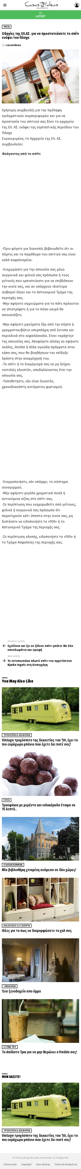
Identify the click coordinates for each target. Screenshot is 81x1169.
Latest (41, 16)
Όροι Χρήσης (43, 1164)
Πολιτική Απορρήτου (66, 1164)
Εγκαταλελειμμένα (13, 865)
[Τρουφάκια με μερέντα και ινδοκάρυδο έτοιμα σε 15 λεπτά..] (40, 774)
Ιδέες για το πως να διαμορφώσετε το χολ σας (37, 930)
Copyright (26, 1164)
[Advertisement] (40, 201)
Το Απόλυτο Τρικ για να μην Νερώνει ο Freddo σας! (39, 1052)
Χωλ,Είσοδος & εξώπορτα (17, 925)
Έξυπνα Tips (10, 1047)
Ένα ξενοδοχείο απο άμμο (21, 991)
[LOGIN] (77, 5)
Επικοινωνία (10, 1164)
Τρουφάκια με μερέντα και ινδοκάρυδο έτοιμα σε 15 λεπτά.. (39, 807)
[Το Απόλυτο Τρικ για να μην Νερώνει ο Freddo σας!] (40, 1021)
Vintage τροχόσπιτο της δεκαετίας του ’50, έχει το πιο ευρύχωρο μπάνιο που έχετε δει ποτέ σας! (40, 742)
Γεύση (7, 800)
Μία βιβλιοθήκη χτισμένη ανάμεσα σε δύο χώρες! (39, 870)
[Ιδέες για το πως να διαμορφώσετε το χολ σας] (40, 899)
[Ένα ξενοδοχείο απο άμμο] (40, 960)
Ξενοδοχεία (10, 986)
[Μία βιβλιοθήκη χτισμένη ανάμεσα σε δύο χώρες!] (40, 839)
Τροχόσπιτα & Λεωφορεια (17, 735)
